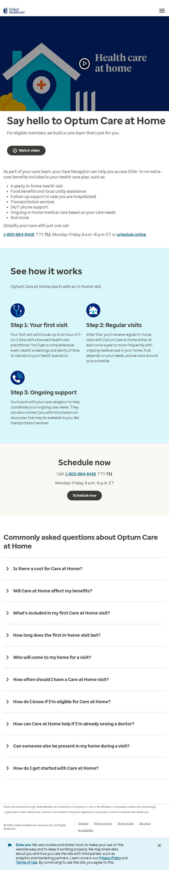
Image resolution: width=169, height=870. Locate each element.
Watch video (29, 150)
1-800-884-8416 (19, 234)
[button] (84, 63)
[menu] (162, 11)
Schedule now (84, 495)
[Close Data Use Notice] (159, 845)
